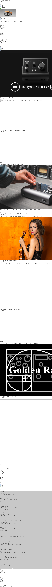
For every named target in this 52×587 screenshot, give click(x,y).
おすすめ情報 (2, 3)
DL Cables (1, 480)
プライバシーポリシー (4, 45)
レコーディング (2, 471)
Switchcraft (2, 34)
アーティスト (1, 472)
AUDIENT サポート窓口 (13, 21)
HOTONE (2, 28)
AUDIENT (2, 26)
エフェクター (1, 470)
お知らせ (1, 481)
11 (0, 464)
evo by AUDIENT (3, 27)
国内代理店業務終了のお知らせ (5, 0)
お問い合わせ (2, 21)
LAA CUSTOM (2, 29)
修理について (7, 21)
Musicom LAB (1, 477)
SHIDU (2, 31)
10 (0, 463)
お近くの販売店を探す (4, 22)
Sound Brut (2, 32)
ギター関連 (1, 473)
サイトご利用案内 (3, 572)
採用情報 (2, 44)
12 (0, 465)
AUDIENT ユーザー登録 (20, 21)
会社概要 (2, 43)
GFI (0, 478)
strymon (2, 33)
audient (1, 476)
